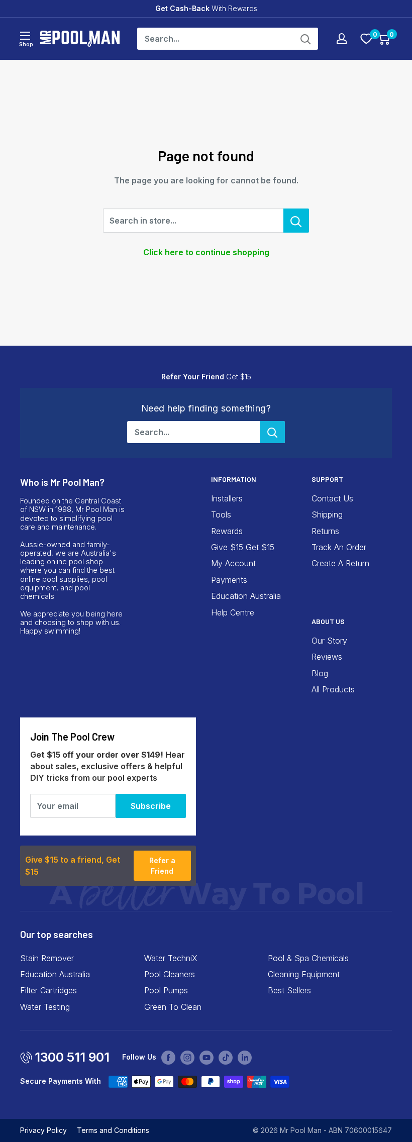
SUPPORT (327, 479)
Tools (221, 514)
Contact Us (332, 498)
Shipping (327, 514)
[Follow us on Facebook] (168, 1058)
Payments (229, 580)
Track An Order (339, 547)
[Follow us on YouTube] (206, 1058)
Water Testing (45, 1007)
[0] (366, 39)
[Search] (305, 39)
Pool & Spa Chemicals (308, 958)
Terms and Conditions (113, 1130)
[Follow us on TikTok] (226, 1058)
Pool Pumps (166, 990)
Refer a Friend (162, 865)
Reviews (327, 657)
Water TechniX (170, 958)
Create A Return (340, 563)
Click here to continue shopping (206, 252)
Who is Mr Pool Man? (62, 482)
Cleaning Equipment (304, 974)
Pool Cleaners (169, 974)
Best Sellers (289, 990)
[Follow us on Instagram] (187, 1058)
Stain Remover (47, 958)
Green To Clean (172, 1007)
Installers (227, 498)
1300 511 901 (72, 1057)
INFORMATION (233, 479)
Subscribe (151, 806)
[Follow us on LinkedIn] (245, 1058)
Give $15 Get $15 (242, 547)
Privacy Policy (43, 1130)
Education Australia (246, 596)
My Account (233, 563)
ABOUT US (328, 621)
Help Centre (232, 612)
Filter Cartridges (48, 990)
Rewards (227, 531)
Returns (325, 531)
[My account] (342, 38)
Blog (320, 673)
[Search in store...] (296, 221)
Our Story (329, 641)
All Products (333, 689)
